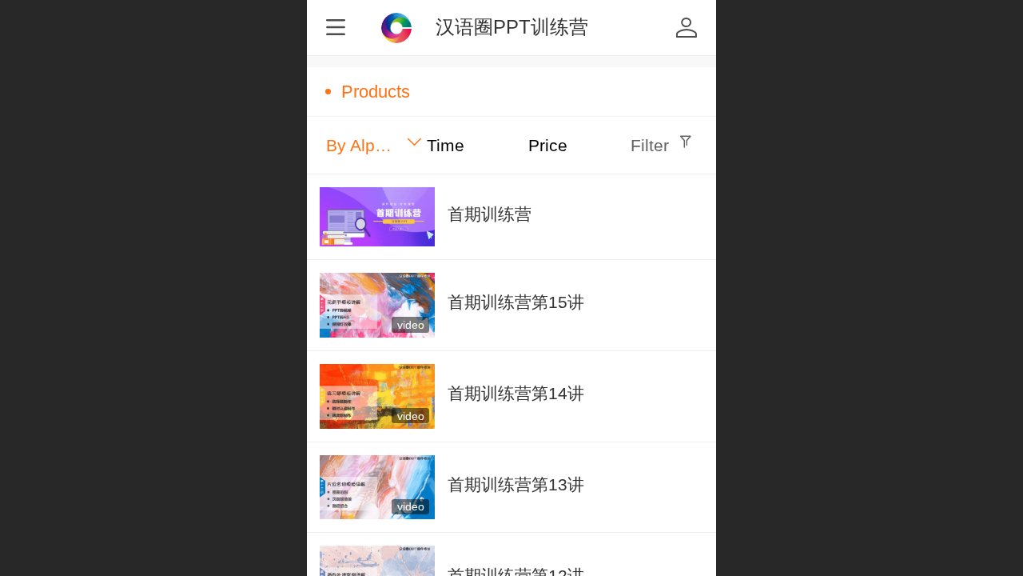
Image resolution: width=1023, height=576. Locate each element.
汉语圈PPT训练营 (512, 27)
